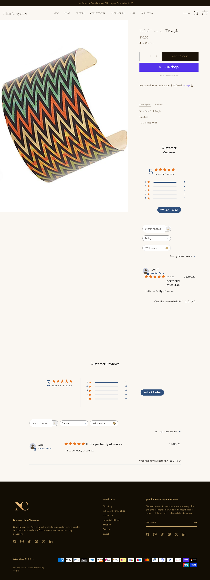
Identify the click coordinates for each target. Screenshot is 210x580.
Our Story (107, 506)
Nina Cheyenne (15, 13)
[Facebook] (14, 541)
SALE (132, 13)
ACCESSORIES (118, 13)
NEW (56, 13)
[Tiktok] (29, 541)
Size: (142, 43)
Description (145, 104)
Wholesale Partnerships (114, 510)
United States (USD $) (22, 559)
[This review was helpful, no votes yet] (186, 301)
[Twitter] (43, 541)
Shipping (107, 524)
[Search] (196, 13)
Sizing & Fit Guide (111, 520)
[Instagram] (22, 541)
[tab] (147, 104)
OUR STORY (147, 13)
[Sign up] (195, 522)
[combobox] (156, 238)
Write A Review (169, 209)
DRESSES (80, 13)
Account (186, 13)
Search (106, 533)
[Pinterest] (36, 541)
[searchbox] (154, 229)
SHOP (67, 13)
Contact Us (108, 515)
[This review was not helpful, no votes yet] (192, 301)
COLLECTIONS (97, 13)
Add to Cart (180, 56)
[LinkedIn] (50, 541)
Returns (106, 529)
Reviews (159, 104)
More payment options (169, 75)
